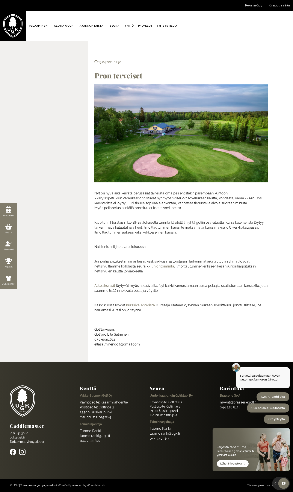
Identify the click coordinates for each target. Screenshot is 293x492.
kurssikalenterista (140, 305)
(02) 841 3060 (19, 433)
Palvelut (145, 25)
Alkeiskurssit (104, 286)
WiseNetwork (96, 485)
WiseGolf (64, 485)
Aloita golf (63, 25)
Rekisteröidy (253, 5)
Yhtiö (129, 25)
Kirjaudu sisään (279, 5)
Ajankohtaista (91, 25)
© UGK (14, 485)
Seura (114, 25)
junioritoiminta (162, 266)
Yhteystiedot (168, 25)
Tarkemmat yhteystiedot (27, 441)
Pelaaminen (38, 25)
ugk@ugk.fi (17, 437)
